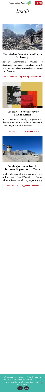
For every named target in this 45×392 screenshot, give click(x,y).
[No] (42, 383)
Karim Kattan (33, 131)
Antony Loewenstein (32, 76)
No (26, 388)
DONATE (39, 3)
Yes (20, 388)
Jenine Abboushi (31, 186)
